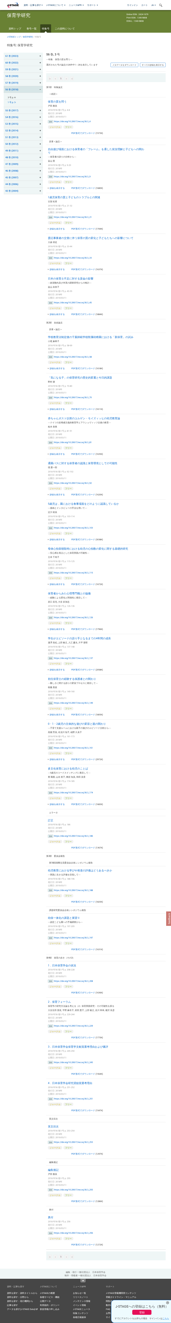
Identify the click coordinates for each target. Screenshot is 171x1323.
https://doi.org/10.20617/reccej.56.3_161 (73, 747)
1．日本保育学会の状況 (62, 965)
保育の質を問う (57, 101)
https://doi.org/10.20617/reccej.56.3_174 (73, 792)
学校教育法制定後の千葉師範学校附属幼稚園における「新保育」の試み (90, 337)
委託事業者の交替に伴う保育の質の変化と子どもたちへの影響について (90, 238)
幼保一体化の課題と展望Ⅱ (64, 918)
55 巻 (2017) (11, 110)
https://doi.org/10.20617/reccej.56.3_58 (73, 356)
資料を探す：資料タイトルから (22, 1293)
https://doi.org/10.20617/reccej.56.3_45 (73, 302)
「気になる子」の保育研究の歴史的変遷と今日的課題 (80, 377)
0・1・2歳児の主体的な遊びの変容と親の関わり (77, 724)
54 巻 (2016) (11, 117)
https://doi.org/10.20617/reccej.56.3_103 (73, 527)
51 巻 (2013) (11, 137)
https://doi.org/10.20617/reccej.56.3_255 (73, 1189)
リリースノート (80, 1297)
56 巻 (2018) (11, 89)
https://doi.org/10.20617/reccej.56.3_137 (73, 658)
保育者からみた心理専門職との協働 (69, 593)
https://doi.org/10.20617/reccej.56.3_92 (73, 482)
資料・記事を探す (32, 5)
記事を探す (12, 1305)
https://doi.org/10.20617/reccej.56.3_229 (73, 1025)
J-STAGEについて (55, 5)
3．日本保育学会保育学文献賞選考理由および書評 (78, 1047)
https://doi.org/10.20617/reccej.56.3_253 (73, 1142)
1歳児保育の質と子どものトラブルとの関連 (74, 197)
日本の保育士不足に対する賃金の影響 (70, 278)
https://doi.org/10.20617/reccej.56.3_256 (73, 1232)
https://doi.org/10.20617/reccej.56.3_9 (72, 176)
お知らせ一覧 (79, 1293)
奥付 (50, 1217)
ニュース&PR (75, 5)
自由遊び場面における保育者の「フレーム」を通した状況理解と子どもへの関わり (96, 150)
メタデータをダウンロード (124, 65)
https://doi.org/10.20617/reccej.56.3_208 (73, 980)
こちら (165, 1318)
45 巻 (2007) (11, 177)
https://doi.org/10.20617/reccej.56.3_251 (73, 1098)
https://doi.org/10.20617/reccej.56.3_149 (73, 702)
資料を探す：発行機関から (20, 1301)
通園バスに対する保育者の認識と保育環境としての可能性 (82, 463)
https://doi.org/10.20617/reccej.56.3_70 (73, 397)
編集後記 (53, 1170)
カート (144, 5)
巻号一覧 (32, 28)
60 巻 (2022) (11, 62)
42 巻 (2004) (11, 190)
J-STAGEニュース (81, 1309)
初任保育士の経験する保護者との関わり (72, 679)
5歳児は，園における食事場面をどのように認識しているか (83, 504)
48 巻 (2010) (11, 157)
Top (83, 1280)
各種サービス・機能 (49, 1297)
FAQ (108, 1309)
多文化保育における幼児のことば (68, 768)
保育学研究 (28, 36)
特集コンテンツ (80, 1313)
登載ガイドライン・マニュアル (121, 1297)
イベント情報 (79, 1305)
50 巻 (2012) (11, 143)
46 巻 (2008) (11, 170)
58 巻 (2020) (11, 76)
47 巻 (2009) (11, 164)
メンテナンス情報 (81, 1301)
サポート (91, 5)
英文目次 (53, 1126)
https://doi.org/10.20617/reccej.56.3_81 (73, 442)
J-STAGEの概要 (47, 1293)
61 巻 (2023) (11, 55)
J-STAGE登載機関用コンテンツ (121, 1293)
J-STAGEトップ (14, 36)
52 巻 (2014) (11, 130)
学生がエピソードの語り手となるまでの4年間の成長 (79, 638)
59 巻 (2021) (11, 69)
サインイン (132, 5)
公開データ (45, 1301)
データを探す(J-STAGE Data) (21, 1309)
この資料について (65, 28)
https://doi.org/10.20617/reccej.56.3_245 (73, 1062)
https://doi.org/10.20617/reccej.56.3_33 (73, 257)
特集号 (45, 28)
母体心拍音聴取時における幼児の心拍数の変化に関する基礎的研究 (88, 548)
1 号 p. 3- (12, 102)
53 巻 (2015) (11, 123)
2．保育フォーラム (59, 1002)
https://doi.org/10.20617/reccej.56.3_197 (73, 937)
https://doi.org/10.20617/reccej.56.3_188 (73, 890)
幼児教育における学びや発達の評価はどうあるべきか (80, 870)
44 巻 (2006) (11, 184)
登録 (142, 1312)
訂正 (50, 820)
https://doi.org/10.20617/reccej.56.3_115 (73, 572)
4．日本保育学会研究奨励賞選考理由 (70, 1083)
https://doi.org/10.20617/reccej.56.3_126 (73, 617)
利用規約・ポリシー (49, 1305)
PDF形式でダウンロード (83, 133)
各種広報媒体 (79, 1317)
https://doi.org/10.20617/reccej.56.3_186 (73, 835)
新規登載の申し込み (49, 1309)
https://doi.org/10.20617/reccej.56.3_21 (73, 217)
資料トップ (15, 28)
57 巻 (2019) (11, 82)
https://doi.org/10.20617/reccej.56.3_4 (72, 121)
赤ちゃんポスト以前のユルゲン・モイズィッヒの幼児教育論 (84, 418)
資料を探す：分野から (18, 1297)
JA (152, 5)
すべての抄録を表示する (153, 65)
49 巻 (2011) (11, 150)
